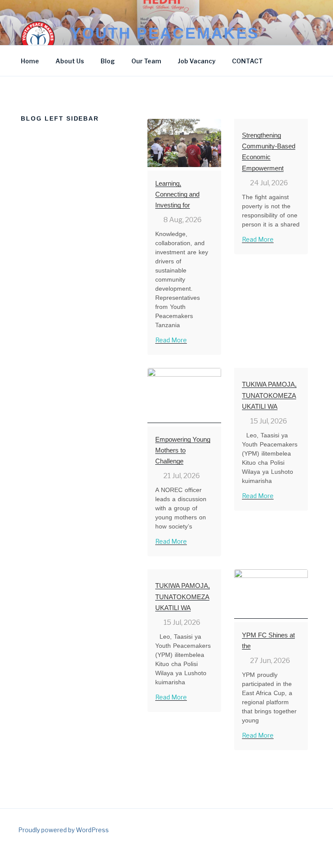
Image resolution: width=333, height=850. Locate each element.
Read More (171, 340)
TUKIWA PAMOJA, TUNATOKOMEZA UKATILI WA (269, 395)
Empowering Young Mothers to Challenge (182, 450)
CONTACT (247, 61)
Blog (108, 61)
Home (30, 61)
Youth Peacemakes (164, 33)
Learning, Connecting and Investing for (177, 194)
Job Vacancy (196, 61)
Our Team (146, 61)
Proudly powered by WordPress (63, 830)
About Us (70, 61)
